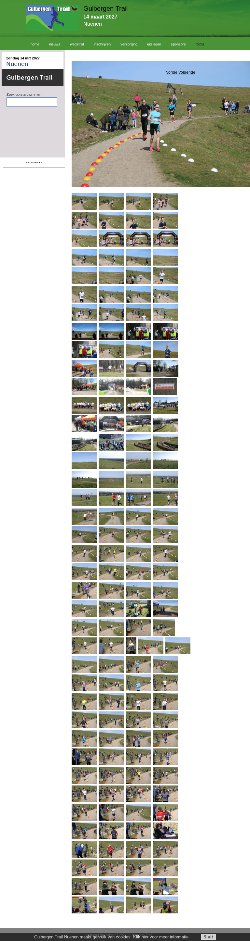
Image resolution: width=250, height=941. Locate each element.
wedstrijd (77, 44)
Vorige (171, 72)
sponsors (178, 44)
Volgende (186, 72)
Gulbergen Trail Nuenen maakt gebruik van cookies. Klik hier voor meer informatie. (112, 937)
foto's (200, 44)
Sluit (208, 937)
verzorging (128, 44)
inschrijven (102, 44)
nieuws (54, 44)
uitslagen (154, 44)
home (35, 44)
